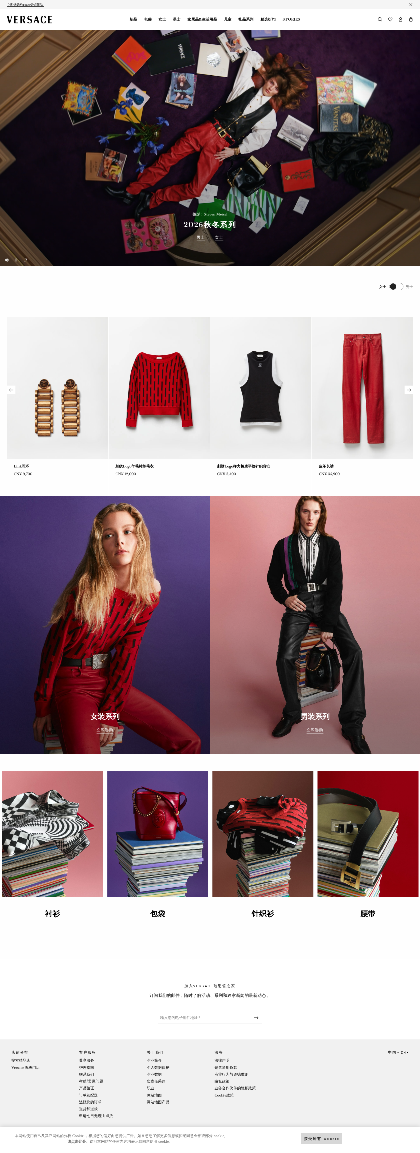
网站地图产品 (158, 1102)
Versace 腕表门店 (25, 1067)
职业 (150, 1088)
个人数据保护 (158, 1067)
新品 (133, 19)
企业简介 (154, 1060)
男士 (177, 19)
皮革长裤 (21, 466)
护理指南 (86, 1067)
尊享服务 (86, 1060)
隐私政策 (222, 1081)
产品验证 (86, 1088)
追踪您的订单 (90, 1102)
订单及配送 (88, 1095)
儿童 (228, 19)
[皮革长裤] (57, 388)
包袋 (148, 19)
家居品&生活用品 (202, 19)
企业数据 (154, 1074)
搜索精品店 (20, 1060)
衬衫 (52, 913)
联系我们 (86, 1074)
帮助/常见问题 (91, 1081)
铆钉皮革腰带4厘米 (131, 466)
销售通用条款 (226, 1067)
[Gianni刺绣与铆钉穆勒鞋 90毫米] (362, 388)
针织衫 (263, 913)
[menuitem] (133, 19)
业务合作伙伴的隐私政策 (235, 1088)
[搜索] (380, 19)
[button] (411, 19)
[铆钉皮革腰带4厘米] (159, 388)
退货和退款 (88, 1108)
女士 (162, 19)
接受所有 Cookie (321, 1138)
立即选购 (105, 730)
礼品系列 (245, 19)
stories (291, 19)
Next (409, 390)
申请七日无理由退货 (96, 1115)
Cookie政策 (224, 1095)
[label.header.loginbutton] (400, 19)
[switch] (396, 286)
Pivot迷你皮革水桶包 (234, 466)
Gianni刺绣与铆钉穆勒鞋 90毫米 (346, 466)
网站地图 (154, 1095)
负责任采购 (156, 1081)
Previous (11, 390)
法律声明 (222, 1060)
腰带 (368, 913)
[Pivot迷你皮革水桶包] (260, 388)
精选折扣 (268, 19)
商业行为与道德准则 (231, 1074)
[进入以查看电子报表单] (257, 1018)
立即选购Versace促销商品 (25, 5)
